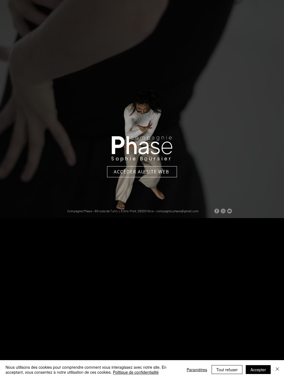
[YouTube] (229, 211)
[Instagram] (223, 211)
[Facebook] (216, 211)
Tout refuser (227, 369)
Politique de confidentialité (136, 372)
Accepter (258, 369)
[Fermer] (277, 370)
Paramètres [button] (197, 369)
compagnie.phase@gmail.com (177, 211)
